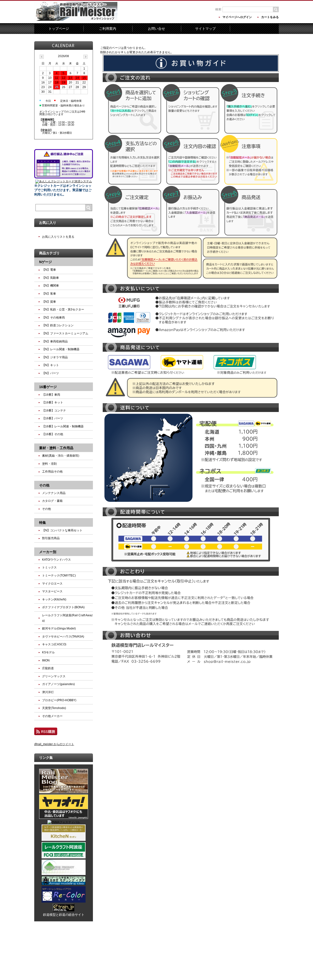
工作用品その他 (52, 471)
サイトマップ (205, 29)
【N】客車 (49, 293)
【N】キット (50, 365)
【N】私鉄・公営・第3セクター (63, 309)
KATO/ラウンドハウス (56, 559)
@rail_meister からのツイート (54, 744)
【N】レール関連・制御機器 (60, 349)
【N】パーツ (50, 373)
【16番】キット (52, 402)
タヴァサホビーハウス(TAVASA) (63, 636)
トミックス (49, 567)
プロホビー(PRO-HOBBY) (59, 700)
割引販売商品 (51, 538)
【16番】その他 (52, 434)
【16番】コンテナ (54, 410)
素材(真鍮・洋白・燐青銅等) (60, 455)
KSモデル (48, 652)
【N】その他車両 (53, 317)
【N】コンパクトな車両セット (62, 530)
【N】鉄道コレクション (58, 325)
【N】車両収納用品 (55, 341)
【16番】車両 (51, 394)
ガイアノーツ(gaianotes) (58, 684)
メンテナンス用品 (54, 493)
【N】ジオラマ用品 (55, 357)
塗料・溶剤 (49, 463)
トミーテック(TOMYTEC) (59, 575)
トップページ (58, 29)
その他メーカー (52, 716)
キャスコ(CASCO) (54, 644)
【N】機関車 (50, 285)
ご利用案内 (107, 29)
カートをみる (270, 17)
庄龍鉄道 (48, 668)
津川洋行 (48, 692)
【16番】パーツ (52, 418)
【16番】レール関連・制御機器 (63, 426)
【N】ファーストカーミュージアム (65, 333)
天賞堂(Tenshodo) (54, 708)
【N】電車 (49, 269)
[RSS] (45, 733)
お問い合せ (156, 29)
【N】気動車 (50, 277)
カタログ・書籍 (52, 501)
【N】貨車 (49, 301)
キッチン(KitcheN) (54, 599)
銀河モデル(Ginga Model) (59, 628)
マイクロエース (52, 583)
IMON (46, 660)
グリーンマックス (54, 676)
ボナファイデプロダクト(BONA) (63, 607)
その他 (46, 509)
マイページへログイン (237, 17)
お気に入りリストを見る (58, 236)
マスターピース (52, 591)
